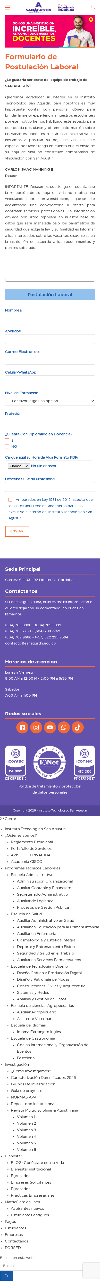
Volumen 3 (26, 1130)
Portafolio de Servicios (31, 848)
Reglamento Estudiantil (32, 842)
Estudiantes (15, 1228)
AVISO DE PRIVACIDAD (32, 855)
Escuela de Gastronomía (33, 1038)
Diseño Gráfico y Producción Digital (49, 973)
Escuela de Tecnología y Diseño (39, 966)
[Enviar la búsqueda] (6, 1276)
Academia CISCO (26, 861)
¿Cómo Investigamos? (31, 1071)
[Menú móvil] (7, 7)
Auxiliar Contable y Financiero (44, 888)
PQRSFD (13, 1248)
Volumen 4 (26, 1136)
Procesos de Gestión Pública (43, 907)
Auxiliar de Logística (35, 901)
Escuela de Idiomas (28, 1025)
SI (13, 440)
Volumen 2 (26, 1123)
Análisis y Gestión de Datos (42, 999)
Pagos (10, 1221)
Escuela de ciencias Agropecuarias (42, 1005)
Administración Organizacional (45, 881)
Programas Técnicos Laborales (32, 868)
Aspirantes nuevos (27, 1208)
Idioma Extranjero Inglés (39, 1032)
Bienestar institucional (31, 1169)
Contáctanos (16, 1241)
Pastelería (26, 1058)
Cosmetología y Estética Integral (46, 940)
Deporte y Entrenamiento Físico (46, 947)
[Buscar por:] (91, 7)
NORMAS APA (23, 1097)
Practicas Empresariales (33, 1195)
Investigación (17, 1064)
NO (14, 446)
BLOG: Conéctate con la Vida (37, 1163)
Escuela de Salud (26, 914)
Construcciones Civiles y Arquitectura (51, 986)
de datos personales (50, 792)
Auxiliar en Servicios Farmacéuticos (49, 960)
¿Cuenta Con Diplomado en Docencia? (38, 434)
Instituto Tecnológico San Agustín (35, 829)
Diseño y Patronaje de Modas (43, 979)
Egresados (20, 1176)
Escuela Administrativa (31, 875)
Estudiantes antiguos (30, 1215)
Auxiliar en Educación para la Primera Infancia (58, 927)
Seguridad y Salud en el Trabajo (45, 953)
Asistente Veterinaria (36, 1019)
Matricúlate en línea (22, 1202)
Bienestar (13, 1156)
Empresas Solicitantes (31, 1182)
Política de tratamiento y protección (49, 786)
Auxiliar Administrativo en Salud (45, 920)
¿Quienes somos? (21, 835)
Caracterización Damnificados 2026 (43, 1077)
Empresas (14, 1235)
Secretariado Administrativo (42, 894)
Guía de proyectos (27, 1091)
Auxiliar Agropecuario (36, 1012)
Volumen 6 (26, 1149)
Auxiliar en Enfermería (36, 933)
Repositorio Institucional (33, 1104)
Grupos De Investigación (33, 1084)
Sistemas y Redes (33, 992)
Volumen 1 (26, 1117)
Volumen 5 (26, 1143)
